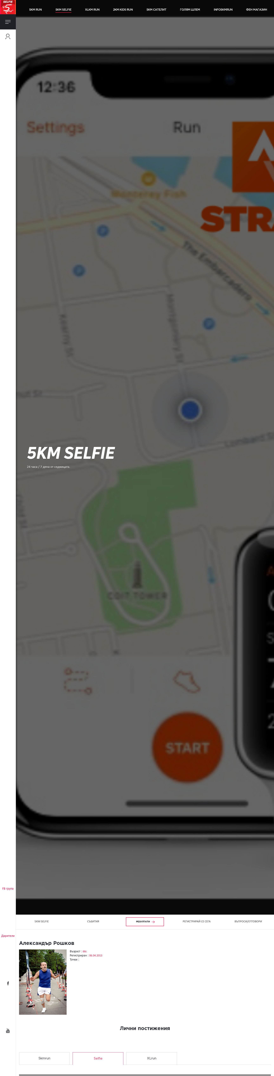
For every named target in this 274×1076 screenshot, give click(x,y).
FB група (8, 888)
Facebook (8, 983)
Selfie (98, 1058)
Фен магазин (256, 9)
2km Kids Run (123, 9)
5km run (35, 9)
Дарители (8, 936)
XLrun (151, 1058)
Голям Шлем (190, 9)
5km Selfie (63, 9)
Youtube (8, 1030)
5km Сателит (156, 9)
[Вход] (8, 36)
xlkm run (92, 9)
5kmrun (44, 1058)
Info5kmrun (223, 9)
